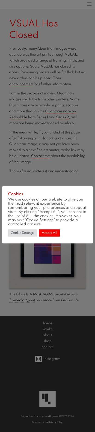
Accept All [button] (49, 232)
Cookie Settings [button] (22, 232)
